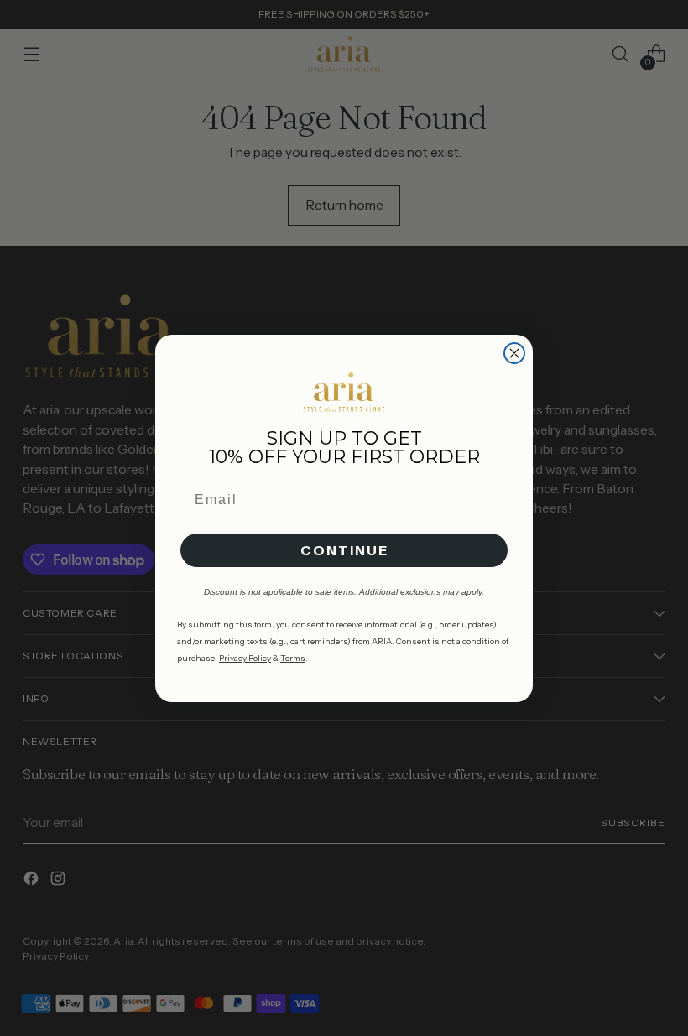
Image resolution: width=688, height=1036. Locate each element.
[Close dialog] (514, 353)
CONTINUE (344, 550)
